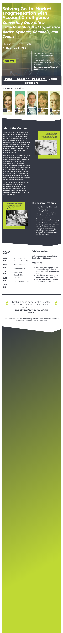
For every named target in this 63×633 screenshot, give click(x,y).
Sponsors (32, 82)
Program (38, 78)
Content (23, 78)
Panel (9, 78)
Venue (53, 78)
